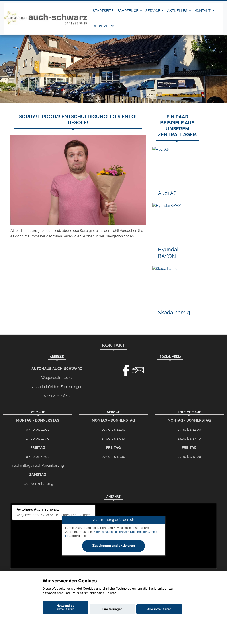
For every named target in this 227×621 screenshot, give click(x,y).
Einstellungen (112, 609)
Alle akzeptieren (159, 609)
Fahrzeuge (128, 11)
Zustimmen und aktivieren (113, 546)
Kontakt (202, 11)
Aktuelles (177, 11)
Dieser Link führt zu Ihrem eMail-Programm (138, 369)
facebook (124, 369)
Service (153, 11)
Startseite (103, 11)
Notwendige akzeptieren (65, 607)
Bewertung (104, 26)
